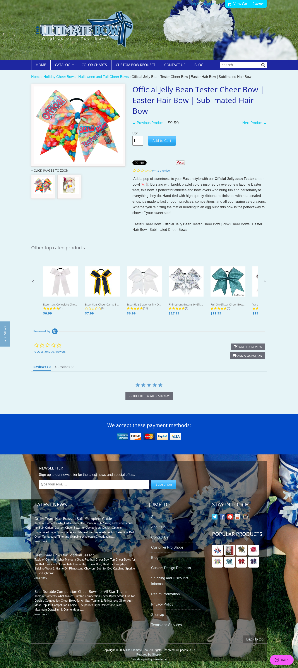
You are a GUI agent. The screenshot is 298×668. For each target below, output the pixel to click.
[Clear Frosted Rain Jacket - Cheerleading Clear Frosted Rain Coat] (229, 550)
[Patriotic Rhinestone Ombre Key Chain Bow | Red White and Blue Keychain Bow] (217, 550)
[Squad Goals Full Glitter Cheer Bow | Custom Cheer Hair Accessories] (241, 562)
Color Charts (94, 64)
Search (156, 517)
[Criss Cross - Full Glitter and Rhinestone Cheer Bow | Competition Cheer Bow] (229, 562)
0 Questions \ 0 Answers (49, 352)
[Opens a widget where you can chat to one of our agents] (282, 660)
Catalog (62, 64)
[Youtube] (237, 517)
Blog (199, 64)
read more (40, 541)
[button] (33, 281)
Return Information (165, 594)
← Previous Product (147, 123)
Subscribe (164, 484)
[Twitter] (215, 517)
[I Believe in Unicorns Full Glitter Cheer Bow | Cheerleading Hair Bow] (253, 562)
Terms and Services (166, 625)
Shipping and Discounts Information (169, 581)
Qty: (135, 133)
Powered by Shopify (149, 654)
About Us (158, 527)
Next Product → (254, 123)
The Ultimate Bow (137, 650)
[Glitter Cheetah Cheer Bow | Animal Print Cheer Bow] (241, 550)
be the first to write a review (149, 396)
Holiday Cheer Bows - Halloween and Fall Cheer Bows (86, 77)
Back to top (255, 639)
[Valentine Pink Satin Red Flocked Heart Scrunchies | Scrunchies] (253, 550)
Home (41, 64)
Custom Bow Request (135, 64)
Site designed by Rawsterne (149, 659)
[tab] (42, 368)
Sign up (209, 3)
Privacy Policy (162, 604)
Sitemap (157, 614)
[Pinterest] (230, 517)
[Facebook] (222, 517)
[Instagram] (245, 517)
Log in (195, 3)
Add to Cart (161, 140)
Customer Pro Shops (167, 547)
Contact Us (174, 64)
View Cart (248, 3)
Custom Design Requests (171, 568)
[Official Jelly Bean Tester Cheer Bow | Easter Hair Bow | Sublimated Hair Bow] (43, 187)
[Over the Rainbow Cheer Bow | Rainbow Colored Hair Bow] (217, 562)
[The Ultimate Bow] (84, 30)
